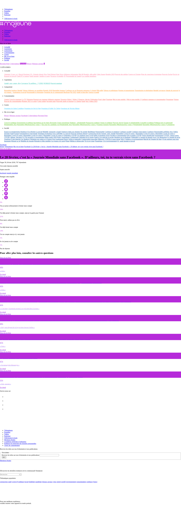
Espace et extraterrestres (12, 132)
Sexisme (7, 134)
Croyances (24, 83)
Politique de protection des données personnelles (20, 443)
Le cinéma (77, 101)
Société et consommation (118, 135)
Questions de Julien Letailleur (14, 108)
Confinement (74, 137)
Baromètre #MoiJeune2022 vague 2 (84, 125)
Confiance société (125, 132)
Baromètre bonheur (10, 90)
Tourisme (109, 99)
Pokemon (30, 99)
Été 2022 (73, 92)
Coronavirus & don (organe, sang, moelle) (102, 134)
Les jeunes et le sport (58, 141)
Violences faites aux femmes (70, 132)
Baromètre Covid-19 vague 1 (126, 134)
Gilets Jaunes (101, 74)
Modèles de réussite (27, 141)
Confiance (150, 132)
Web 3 (123, 139)
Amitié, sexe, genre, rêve (12, 83)
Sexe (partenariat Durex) (60, 139)
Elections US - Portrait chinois (33, 74)
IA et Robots (31, 132)
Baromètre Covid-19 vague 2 (145, 134)
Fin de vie (176, 74)
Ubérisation (94, 99)
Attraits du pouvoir (172, 90)
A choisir (93, 90)
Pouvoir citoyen (118, 123)
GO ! (4, 457)
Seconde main (51, 101)
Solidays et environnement (134, 139)
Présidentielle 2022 (10, 125)
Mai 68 (81, 74)
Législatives (171, 125)
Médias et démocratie (77, 141)
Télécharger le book (10, 18)
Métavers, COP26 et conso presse (109, 139)
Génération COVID (69, 135)
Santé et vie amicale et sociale (104, 137)
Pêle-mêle (100, 90)
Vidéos (6, 13)
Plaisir (67, 141)
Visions (176, 99)
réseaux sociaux (47, 482)
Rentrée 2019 (110, 74)
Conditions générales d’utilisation (15, 442)
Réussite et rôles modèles (42, 141)
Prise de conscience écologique (151, 74)
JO (65, 76)
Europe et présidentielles (132, 123)
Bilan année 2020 (51, 137)
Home (2, 146)
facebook (3, 173)
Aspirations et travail (19, 92)
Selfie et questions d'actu (101, 135)
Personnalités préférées (161, 132)
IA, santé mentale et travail (126, 141)
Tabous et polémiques (110, 90)
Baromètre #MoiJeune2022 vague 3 (121, 125)
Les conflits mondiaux (89, 76)
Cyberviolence (14, 64)
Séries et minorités (75, 139)
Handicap (23, 132)
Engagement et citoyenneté (28, 134)
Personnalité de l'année (73, 76)
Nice (45, 74)
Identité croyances (159, 90)
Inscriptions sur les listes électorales (45, 123)
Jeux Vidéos (174, 132)
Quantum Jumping (103, 125)
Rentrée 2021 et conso (29, 101)
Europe (16, 134)
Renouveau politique (93, 123)
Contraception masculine (89, 139)
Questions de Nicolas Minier (70, 108)
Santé (83, 101)
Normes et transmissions (126, 90)
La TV (24, 99)
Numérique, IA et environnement (106, 141)
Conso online (41, 101)
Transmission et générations (144, 90)
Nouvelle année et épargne (65, 101)
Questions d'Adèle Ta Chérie (50, 108)
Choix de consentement (12, 445)
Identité (19, 90)
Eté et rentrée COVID (134, 135)
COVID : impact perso (171, 135)
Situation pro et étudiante (122, 137)
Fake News (60, 74)
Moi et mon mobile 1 (120, 99)
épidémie (32, 482)
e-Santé (58, 132)
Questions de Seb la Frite (32, 108)
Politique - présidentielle (78, 123)
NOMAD (47, 83)
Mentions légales (9, 440)
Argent (6, 99)
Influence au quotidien (35, 90)
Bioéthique (91, 132)
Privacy (29, 64)
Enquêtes (7, 11)
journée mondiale (12, 173)
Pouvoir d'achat (167, 74)
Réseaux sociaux (37, 64)
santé (10, 482)
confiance (89, 482)
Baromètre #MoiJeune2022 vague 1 (29, 125)
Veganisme (169, 99)
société (63, 482)
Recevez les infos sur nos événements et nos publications (21, 455)
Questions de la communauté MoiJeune (57, 92)
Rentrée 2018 (47, 90)
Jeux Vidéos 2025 (91, 101)
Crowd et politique (10, 123)
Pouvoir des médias (121, 74)
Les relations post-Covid (85, 135)
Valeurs (25, 90)
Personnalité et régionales (35, 92)
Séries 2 (75, 99)
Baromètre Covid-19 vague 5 (33, 135)
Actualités (60, 76)
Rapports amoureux (83, 90)
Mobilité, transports (49, 132)
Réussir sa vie (15, 141)
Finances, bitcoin (84, 99)
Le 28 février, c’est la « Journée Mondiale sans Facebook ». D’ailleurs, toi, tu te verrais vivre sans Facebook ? (67, 146)
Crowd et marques (15, 99)
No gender (83, 132)
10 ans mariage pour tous (170, 139)
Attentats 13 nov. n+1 (11, 74)
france (95, 482)
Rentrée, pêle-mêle (90, 74)
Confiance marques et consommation (153, 99)
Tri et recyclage (89, 141)
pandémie (38, 482)
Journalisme (65, 137)
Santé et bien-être (82, 92)
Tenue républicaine (148, 135)
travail (26, 482)
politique (21, 482)
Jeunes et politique (106, 123)
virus (54, 482)
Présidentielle (137, 125)
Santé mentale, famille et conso (39, 76)
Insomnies (7, 141)
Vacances (53, 76)
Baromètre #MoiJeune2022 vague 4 (154, 125)
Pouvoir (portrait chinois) (79, 134)
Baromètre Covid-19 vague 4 (13, 135)
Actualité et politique (147, 123)
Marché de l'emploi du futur (152, 139)
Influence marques (54, 99)
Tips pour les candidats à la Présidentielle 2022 (56, 125)
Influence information (71, 74)
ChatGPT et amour (22, 76)
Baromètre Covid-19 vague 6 (53, 135)
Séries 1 (69, 99)
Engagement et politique (25, 123)
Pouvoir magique (56, 83)
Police (59, 137)
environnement (71, 482)
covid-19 (15, 482)
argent (59, 482)
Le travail (39, 132)
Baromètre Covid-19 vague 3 (165, 134)
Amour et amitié (93, 92)
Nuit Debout (51, 74)
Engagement (159, 135)
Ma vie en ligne (18, 146)
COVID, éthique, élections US (14, 137)
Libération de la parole (86, 137)
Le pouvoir (67, 134)
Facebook (23, 64)
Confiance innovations (139, 132)
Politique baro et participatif (163, 123)
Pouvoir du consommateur (13, 101)
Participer (7, 15)
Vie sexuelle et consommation (35, 137)
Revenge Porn (4, 64)
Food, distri (102, 99)
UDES (41, 83)
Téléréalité (134, 137)
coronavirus (4, 482)
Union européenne (63, 123)
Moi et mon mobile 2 (134, 99)
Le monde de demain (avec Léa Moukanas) (152, 137)
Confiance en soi (70, 90)
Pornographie (100, 132)
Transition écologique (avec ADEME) (50, 134)
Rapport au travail (10, 76)
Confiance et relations (112, 132)
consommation (81, 482)
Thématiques (8, 9)
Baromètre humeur (59, 90)
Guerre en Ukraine (134, 74)
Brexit (21, 74)
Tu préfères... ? (33, 83)
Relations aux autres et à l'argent (41, 139)
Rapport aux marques (40, 99)
